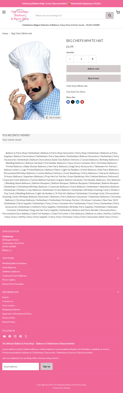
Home (5, 33)
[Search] (110, 15)
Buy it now (93, 78)
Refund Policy (8, 322)
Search (5, 297)
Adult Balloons (9, 267)
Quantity (70, 52)
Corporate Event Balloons (14, 275)
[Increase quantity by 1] (92, 59)
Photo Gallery (8, 279)
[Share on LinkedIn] (77, 102)
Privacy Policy (8, 317)
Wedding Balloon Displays (14, 263)
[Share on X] (73, 102)
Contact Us (7, 301)
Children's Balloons (11, 271)
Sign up (46, 366)
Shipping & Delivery (11, 309)
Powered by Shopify (61, 388)
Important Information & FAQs (17, 313)
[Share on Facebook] (68, 102)
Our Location (8, 305)
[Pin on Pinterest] (82, 102)
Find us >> (7, 250)
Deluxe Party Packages (13, 284)
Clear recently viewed (11, 140)
